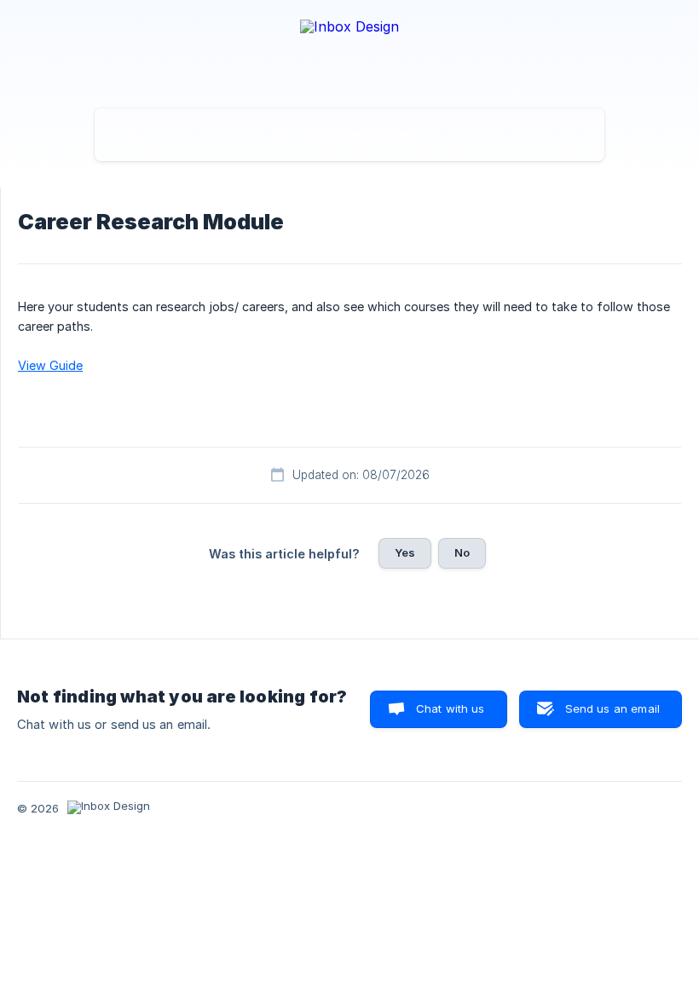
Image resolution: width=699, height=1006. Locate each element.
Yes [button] (405, 552)
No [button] (462, 552)
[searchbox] (349, 134)
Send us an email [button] (612, 708)
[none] (349, 50)
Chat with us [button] (450, 708)
